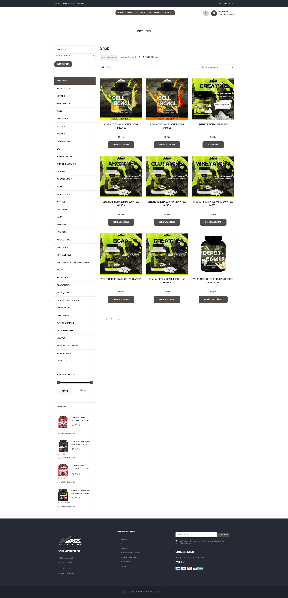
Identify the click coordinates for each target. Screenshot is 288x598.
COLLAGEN (61, 126)
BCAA (59, 111)
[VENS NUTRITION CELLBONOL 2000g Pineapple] (121, 99)
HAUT (59, 217)
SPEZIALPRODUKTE (64, 307)
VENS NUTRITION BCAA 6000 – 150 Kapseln (120, 279)
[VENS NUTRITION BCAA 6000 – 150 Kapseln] (121, 254)
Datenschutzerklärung (183, 543)
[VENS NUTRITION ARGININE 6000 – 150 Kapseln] (121, 176)
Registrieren (228, 3)
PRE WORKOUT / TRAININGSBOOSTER (73, 262)
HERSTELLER (154, 13)
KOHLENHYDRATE (64, 224)
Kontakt (169, 13)
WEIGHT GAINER (64, 353)
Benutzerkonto (68, 3)
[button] (221, 14)
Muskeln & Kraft (65, 240)
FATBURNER (62, 171)
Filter (65, 391)
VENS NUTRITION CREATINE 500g (213, 124)
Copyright (124, 566)
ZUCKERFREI (62, 360)
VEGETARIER (62, 338)
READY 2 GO (62, 277)
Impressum (125, 539)
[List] (108, 67)
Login (219, 3)
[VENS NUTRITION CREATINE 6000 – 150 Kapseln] (167, 254)
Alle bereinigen (109, 58)
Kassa (58, 3)
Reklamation (125, 562)
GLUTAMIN (61, 202)
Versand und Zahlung (128, 557)
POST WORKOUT (64, 255)
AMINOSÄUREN (63, 103)
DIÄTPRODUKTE (63, 141)
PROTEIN (60, 270)
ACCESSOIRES (63, 88)
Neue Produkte (64, 247)
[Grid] (102, 67)
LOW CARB (62, 232)
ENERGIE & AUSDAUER (66, 164)
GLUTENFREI (62, 209)
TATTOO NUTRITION (65, 323)
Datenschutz (125, 548)
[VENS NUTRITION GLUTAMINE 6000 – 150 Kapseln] (167, 176)
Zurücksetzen (63, 64)
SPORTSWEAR (63, 315)
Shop (129, 13)
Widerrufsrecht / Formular (130, 553)
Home (120, 13)
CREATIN (61, 134)
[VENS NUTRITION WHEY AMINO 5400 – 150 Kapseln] (213, 176)
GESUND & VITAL (64, 194)
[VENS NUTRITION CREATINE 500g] (213, 99)
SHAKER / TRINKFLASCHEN (68, 300)
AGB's (123, 544)
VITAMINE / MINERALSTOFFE (68, 345)
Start (140, 31)
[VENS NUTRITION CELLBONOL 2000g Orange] (167, 99)
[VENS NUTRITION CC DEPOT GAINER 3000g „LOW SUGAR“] (213, 254)
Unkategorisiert (65, 330)
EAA (58, 149)
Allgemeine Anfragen (66, 573)
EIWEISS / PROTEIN (65, 156)
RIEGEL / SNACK (64, 292)
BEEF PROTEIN (63, 118)
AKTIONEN (140, 13)
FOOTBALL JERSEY (64, 179)
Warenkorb (81, 3)
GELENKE (60, 187)
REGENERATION (63, 285)
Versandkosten (68, 434)
